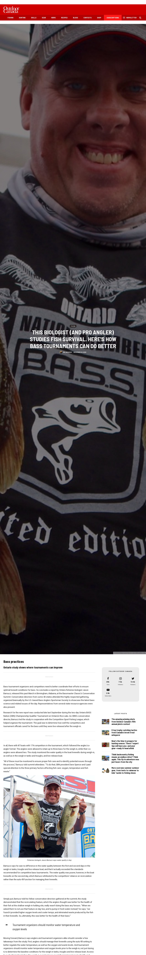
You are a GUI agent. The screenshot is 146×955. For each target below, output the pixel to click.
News (53, 18)
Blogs (75, 18)
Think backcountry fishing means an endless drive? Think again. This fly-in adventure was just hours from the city (125, 758)
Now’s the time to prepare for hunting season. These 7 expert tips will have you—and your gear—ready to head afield (125, 745)
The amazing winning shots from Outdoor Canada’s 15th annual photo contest (124, 721)
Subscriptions (113, 18)
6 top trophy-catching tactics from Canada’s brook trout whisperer (124, 732)
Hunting (22, 18)
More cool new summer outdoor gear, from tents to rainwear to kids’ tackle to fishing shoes (125, 770)
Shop (99, 18)
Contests (87, 18)
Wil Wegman (67, 352)
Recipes (64, 18)
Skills (33, 18)
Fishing (10, 18)
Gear (44, 18)
